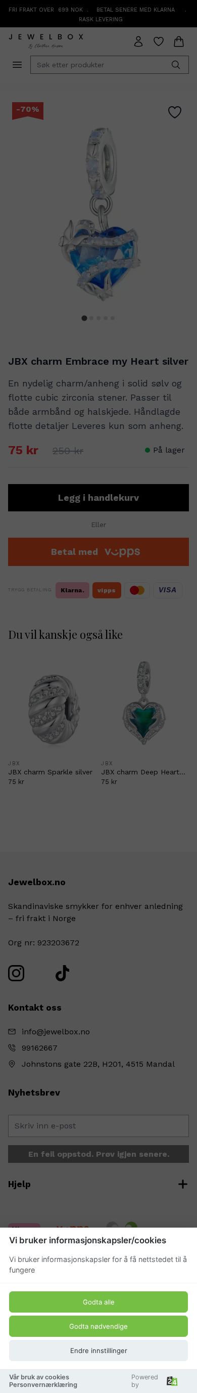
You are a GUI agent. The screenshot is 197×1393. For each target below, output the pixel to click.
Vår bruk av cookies (39, 1377)
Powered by (144, 1380)
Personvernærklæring (43, 1384)
